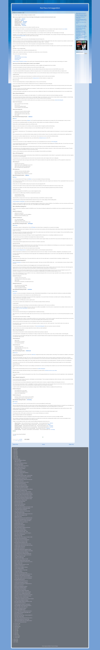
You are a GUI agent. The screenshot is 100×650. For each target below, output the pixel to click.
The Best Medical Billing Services (20, 609)
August (16, 627)
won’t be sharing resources (21, 249)
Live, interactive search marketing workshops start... (23, 553)
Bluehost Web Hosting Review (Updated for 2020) (23, 549)
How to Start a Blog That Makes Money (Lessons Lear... (24, 513)
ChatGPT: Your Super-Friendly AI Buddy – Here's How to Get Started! (81, 37)
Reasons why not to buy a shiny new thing (21, 597)
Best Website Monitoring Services (20, 602)
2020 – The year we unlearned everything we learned (23, 493)
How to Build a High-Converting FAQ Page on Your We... (24, 494)
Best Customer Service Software (20, 468)
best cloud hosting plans (40, 326)
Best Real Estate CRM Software (20, 524)
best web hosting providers (21, 35)
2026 (15, 449)
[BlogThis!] (25, 439)
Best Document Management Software (21, 586)
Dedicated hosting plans (17, 262)
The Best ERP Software (18, 571)
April (15, 633)
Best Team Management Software (20, 460)
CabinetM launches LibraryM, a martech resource (23, 591)
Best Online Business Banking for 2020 (21, 542)
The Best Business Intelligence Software (21, 567)
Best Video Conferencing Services (20, 483)
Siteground (48, 428)
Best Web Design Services (19, 523)
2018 (15, 640)
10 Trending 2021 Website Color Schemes (21, 465)
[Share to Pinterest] (28, 439)
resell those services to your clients (51, 370)
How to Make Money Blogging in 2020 (21, 515)
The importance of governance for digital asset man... (23, 583)
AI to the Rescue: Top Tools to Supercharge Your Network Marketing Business (81, 34)
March (16, 634)
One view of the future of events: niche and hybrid (23, 491)
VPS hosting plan (54, 141)
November (16, 623)
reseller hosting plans (41, 368)
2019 (15, 639)
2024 (15, 452)
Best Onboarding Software (19, 464)
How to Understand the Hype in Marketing (21, 552)
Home (43, 444)
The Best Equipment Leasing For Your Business (22, 604)
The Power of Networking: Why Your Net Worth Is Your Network (81, 26)
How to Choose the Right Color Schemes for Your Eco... (24, 561)
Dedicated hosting (18, 58)
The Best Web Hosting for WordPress (21, 509)
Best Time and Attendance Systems (20, 608)
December (16, 459)
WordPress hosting (23, 61)
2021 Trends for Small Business (20, 534)
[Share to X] (26, 439)
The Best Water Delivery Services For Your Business (23, 578)
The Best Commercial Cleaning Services (21, 580)
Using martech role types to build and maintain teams (23, 576)
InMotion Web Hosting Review (19, 505)
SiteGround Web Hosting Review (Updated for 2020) (23, 498)
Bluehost (30, 116)
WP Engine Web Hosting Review (20, 501)
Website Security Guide (18, 535)
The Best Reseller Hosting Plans (20, 546)
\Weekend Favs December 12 (19, 565)
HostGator (30, 289)
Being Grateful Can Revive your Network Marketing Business (81, 13)
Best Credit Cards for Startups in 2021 (21, 478)
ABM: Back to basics (18, 461)
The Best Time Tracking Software (20, 528)
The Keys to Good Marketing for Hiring (21, 572)
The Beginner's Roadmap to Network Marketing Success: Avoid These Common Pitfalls (81, 31)
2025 (15, 451)
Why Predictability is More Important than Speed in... (23, 605)
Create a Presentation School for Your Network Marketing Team (81, 15)
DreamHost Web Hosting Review (20, 504)
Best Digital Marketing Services (20, 579)
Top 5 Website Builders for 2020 (20, 556)
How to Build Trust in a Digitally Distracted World (22, 593)
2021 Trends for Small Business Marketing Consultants (24, 497)
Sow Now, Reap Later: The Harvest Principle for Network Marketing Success (81, 29)
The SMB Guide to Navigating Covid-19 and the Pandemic (24, 598)
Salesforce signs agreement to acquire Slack (22, 619)
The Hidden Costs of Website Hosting (21, 490)
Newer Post (15, 444)
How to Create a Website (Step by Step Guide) (22, 560)
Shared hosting (17, 55)
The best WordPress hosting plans (19, 201)
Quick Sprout (20, 440)
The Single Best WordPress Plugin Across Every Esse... (24, 479)
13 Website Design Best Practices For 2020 (22, 564)
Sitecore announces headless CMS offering (22, 590)
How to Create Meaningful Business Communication (23, 519)
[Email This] (24, 439)
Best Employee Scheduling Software (20, 587)
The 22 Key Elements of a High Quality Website (22, 508)
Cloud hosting (17, 59)
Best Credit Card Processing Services (21, 538)
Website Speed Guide (18, 516)
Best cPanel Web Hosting (19, 502)
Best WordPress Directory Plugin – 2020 (21, 531)
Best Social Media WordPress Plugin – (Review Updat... (24, 475)
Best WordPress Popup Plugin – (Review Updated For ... (24, 615)
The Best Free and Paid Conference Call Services (23, 476)
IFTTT (15, 435)
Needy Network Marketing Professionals (80, 17)
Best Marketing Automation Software (21, 530)
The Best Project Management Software (21, 582)
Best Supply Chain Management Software (21, 486)
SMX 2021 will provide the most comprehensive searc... (24, 517)
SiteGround (28, 350)
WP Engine (25, 21)
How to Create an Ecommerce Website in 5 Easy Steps (24, 550)
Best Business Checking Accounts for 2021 (22, 482)
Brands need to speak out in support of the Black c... (23, 520)
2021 (15, 456)
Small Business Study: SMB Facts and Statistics (22, 575)
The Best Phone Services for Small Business (22, 539)
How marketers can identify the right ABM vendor (23, 612)
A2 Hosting (24, 25)
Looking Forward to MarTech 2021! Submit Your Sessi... (24, 545)
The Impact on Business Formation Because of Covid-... (24, 594)
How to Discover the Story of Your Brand (21, 487)
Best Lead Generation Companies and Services (22, 527)
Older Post (71, 444)
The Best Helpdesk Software (19, 568)
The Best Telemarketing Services (20, 471)
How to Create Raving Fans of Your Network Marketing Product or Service (81, 20)
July (15, 629)
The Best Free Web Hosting (19, 557)
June (16, 630)
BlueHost (51, 423)
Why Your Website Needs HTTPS (20, 467)
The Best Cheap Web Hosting (19, 512)
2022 (15, 455)
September (17, 626)
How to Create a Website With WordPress (21, 472)
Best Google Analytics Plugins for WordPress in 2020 (23, 601)
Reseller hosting (15, 61)
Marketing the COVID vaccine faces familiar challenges (24, 489)
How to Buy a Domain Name (19, 616)
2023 (15, 453)
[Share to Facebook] (27, 439)
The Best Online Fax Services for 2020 (21, 541)
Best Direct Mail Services (19, 613)
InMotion (22, 20)
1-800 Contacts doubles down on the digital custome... (23, 620)
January (16, 637)
